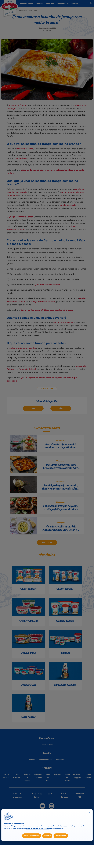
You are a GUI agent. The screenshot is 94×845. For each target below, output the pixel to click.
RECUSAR (47, 836)
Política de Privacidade (37, 828)
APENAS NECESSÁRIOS (31, 836)
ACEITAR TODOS (60, 836)
